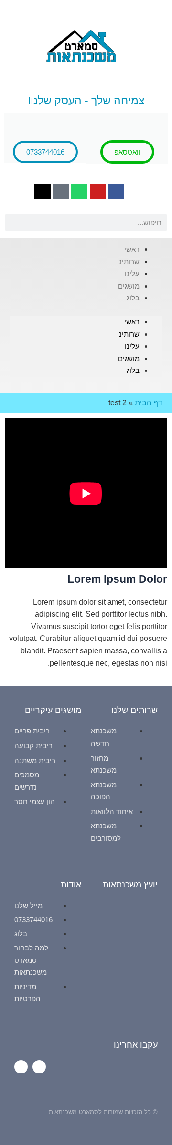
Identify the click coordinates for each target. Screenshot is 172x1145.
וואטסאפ (127, 152)
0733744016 (45, 152)
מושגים (129, 358)
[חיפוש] (13, 222)
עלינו (132, 346)
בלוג (133, 298)
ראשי (132, 322)
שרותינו (128, 334)
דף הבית (148, 403)
